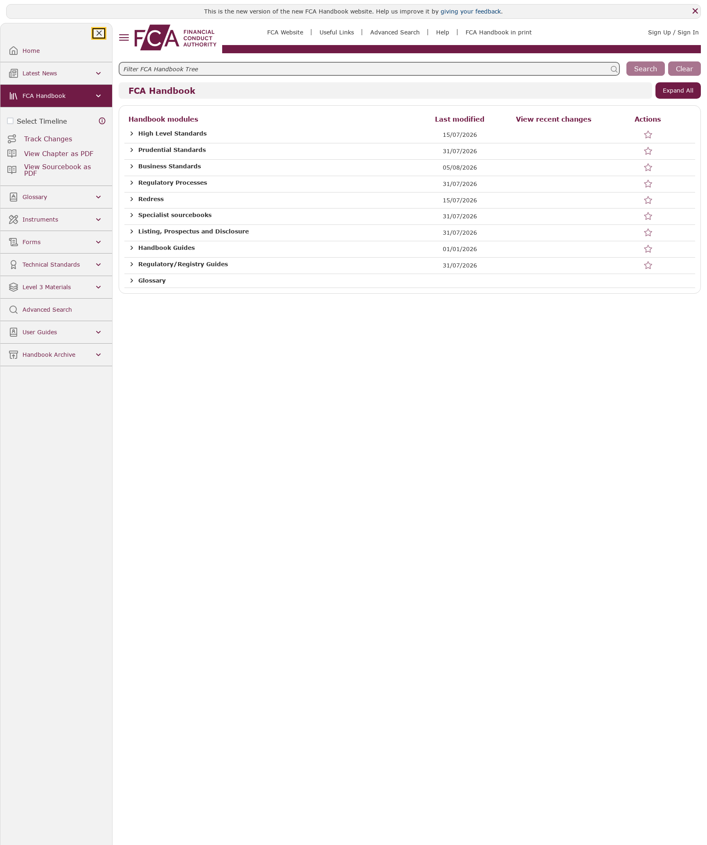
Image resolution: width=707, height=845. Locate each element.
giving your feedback (471, 11)
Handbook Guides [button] (166, 248)
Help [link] (442, 32)
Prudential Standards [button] (172, 150)
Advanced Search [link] (395, 32)
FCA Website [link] (285, 32)
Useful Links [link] (337, 32)
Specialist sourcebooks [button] (175, 215)
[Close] (695, 11)
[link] (175, 37)
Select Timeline (42, 121)
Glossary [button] (152, 280)
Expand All (678, 90)
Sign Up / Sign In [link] (673, 32)
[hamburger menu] (124, 38)
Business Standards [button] (169, 166)
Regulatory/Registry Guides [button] (183, 264)
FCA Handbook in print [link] (499, 32)
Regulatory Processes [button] (172, 182)
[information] (102, 121)
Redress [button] (151, 199)
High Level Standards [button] (172, 133)
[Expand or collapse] (131, 133)
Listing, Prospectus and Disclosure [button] (193, 231)
